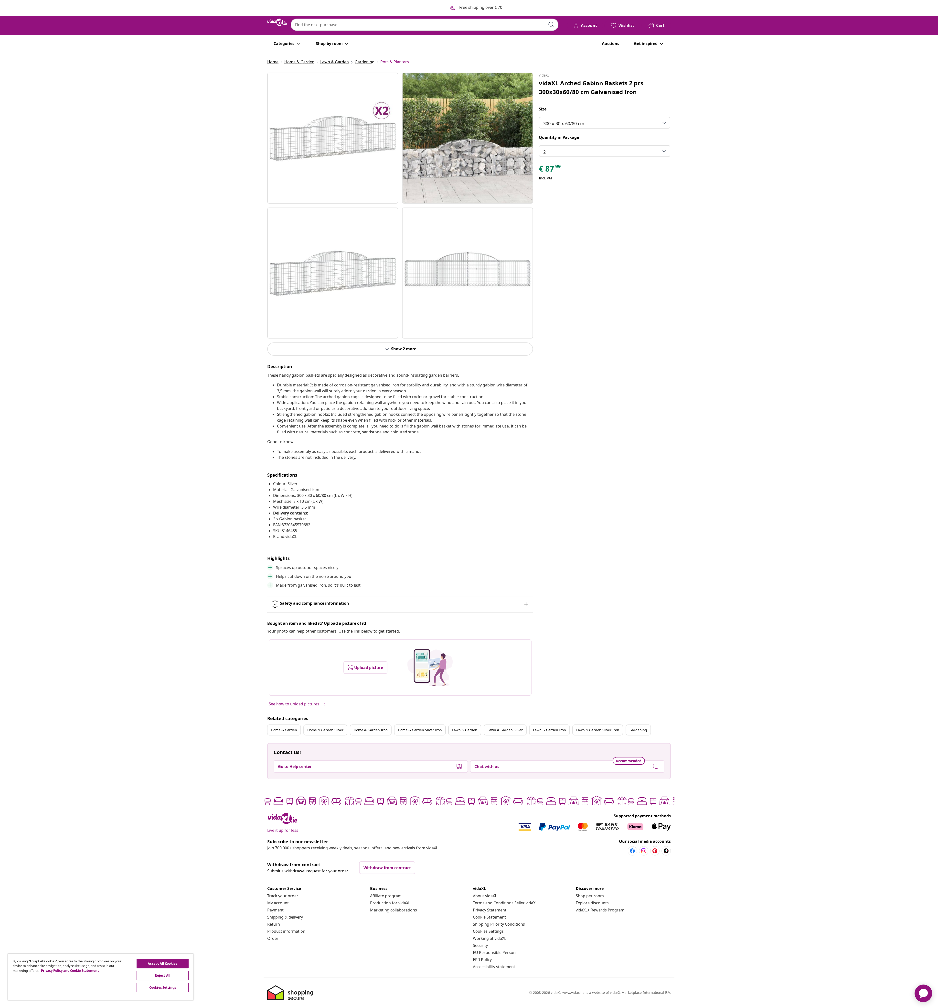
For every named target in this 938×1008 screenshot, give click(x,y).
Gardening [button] (638, 730)
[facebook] (632, 850)
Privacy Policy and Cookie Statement (70, 970)
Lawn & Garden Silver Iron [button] (597, 730)
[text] (550, 170)
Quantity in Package (559, 137)
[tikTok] (666, 850)
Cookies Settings (488, 931)
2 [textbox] (544, 152)
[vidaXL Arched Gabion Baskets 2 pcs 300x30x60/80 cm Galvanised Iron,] (333, 138)
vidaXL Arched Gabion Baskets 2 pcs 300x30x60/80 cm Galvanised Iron (591, 87)
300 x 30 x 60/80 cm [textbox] (563, 123)
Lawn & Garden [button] (464, 730)
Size (542, 109)
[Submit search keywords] (551, 24)
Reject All (162, 975)
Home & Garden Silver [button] (325, 730)
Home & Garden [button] (284, 730)
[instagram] (643, 850)
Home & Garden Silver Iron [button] (420, 730)
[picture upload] (430, 667)
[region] (100, 977)
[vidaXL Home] (277, 22)
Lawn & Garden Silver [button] (505, 730)
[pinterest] (654, 850)
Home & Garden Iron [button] (371, 730)
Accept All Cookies (162, 963)
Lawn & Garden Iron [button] (549, 730)
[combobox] (424, 25)
